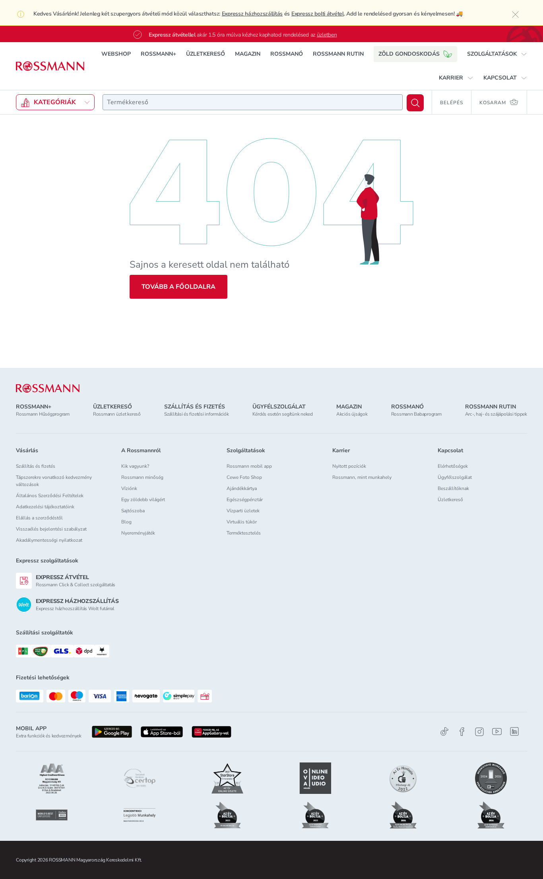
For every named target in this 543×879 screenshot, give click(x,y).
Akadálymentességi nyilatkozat (49, 540)
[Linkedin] (514, 731)
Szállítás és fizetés (35, 466)
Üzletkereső (450, 499)
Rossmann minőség (142, 477)
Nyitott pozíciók (349, 466)
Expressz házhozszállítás (252, 14)
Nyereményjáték (138, 533)
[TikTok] (444, 732)
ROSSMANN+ (158, 54)
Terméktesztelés (244, 533)
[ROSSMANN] (48, 388)
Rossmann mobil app (249, 466)
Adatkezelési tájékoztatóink (45, 507)
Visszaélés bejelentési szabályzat (51, 529)
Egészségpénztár (245, 499)
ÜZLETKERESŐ (205, 54)
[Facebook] (462, 732)
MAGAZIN (247, 54)
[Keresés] (415, 102)
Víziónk (129, 488)
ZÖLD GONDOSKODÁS (409, 54)
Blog (126, 522)
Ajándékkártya (242, 488)
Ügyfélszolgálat (455, 477)
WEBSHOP (116, 54)
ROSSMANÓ (286, 54)
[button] (497, 54)
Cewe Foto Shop (244, 477)
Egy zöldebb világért (143, 499)
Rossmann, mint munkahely (362, 477)
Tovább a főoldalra (178, 286)
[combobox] (253, 102)
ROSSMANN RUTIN (338, 54)
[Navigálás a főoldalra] (50, 66)
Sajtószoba (133, 511)
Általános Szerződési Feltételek (49, 495)
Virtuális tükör (242, 522)
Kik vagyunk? (135, 466)
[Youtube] (497, 732)
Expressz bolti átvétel (317, 14)
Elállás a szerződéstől (39, 518)
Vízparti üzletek (243, 511)
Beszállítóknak (453, 488)
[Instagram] (479, 732)
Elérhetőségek (453, 466)
